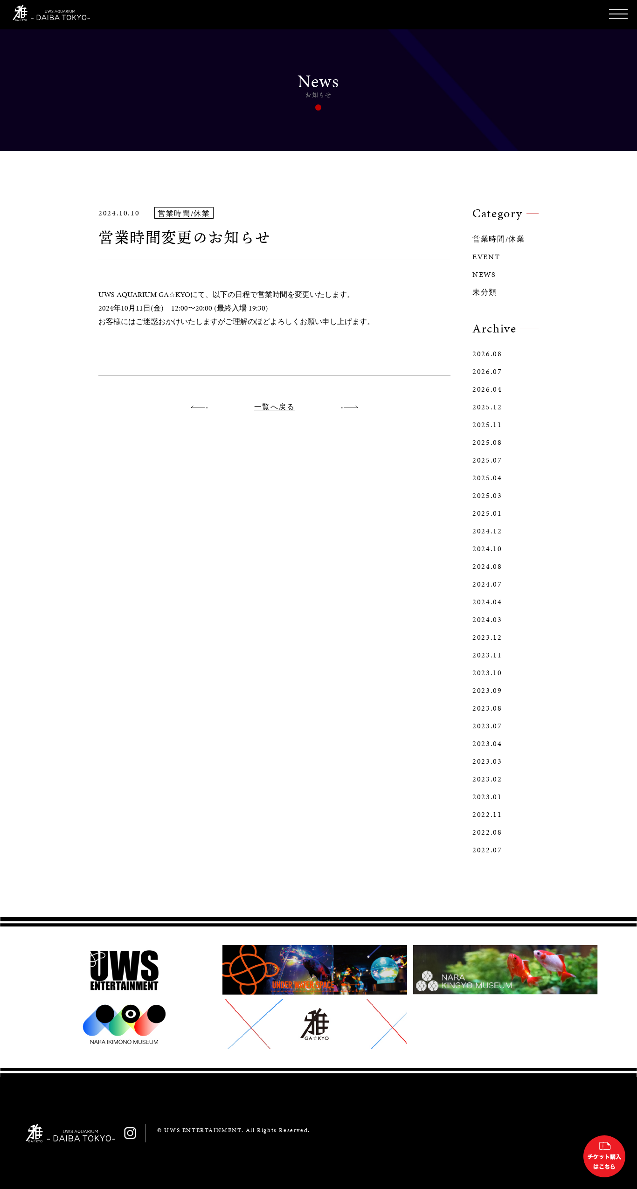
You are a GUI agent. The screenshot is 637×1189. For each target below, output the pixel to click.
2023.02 (487, 779)
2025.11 (487, 425)
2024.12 (487, 531)
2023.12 (487, 637)
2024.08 (487, 566)
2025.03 (487, 495)
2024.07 (487, 584)
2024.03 (487, 619)
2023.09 (487, 690)
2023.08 (487, 708)
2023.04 (487, 743)
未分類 (484, 292)
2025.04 (487, 478)
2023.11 (487, 655)
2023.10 (487, 673)
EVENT (486, 257)
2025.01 (487, 513)
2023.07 (487, 726)
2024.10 (487, 549)
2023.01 (487, 797)
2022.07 (487, 850)
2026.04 (487, 389)
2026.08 (487, 354)
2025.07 (487, 460)
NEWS (484, 274)
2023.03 (487, 761)
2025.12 (487, 407)
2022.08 (487, 832)
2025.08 (487, 442)
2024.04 (487, 602)
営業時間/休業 (498, 239)
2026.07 (487, 371)
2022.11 (487, 814)
